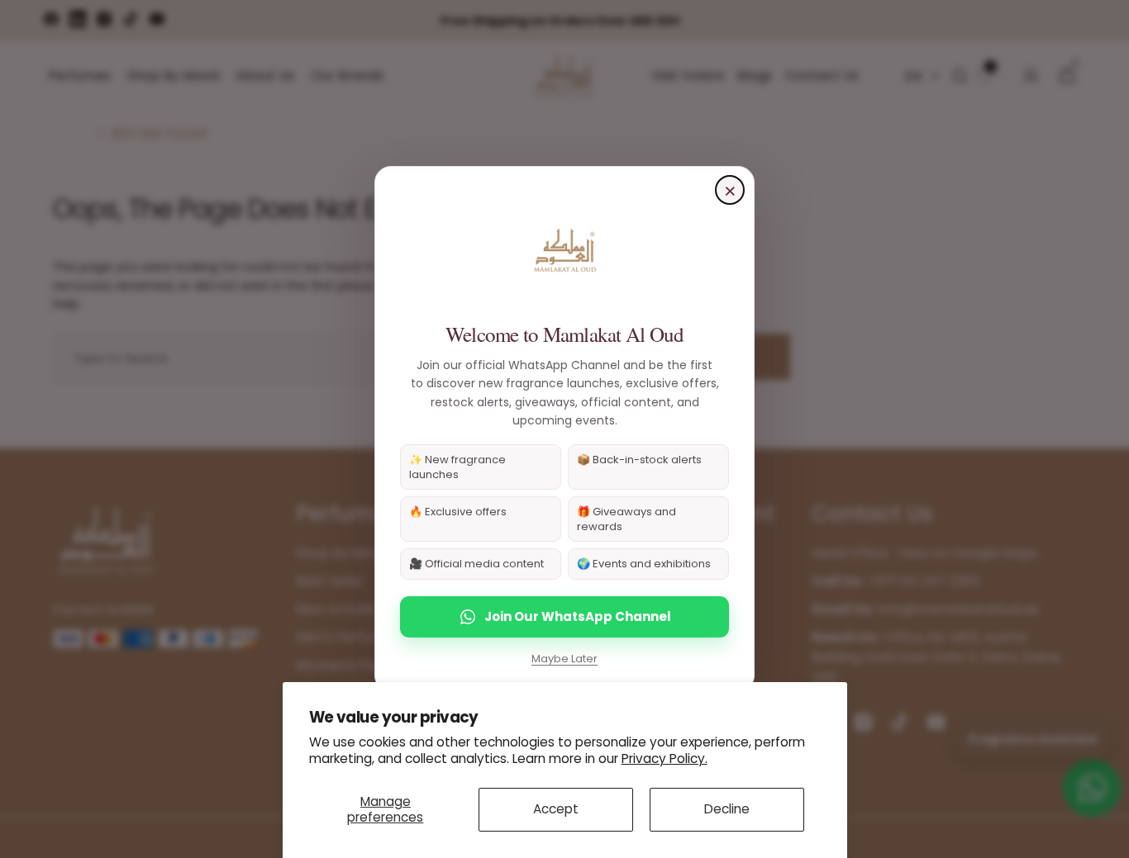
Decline (727, 809)
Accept (556, 809)
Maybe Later (564, 658)
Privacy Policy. (664, 758)
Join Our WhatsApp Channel (577, 616)
